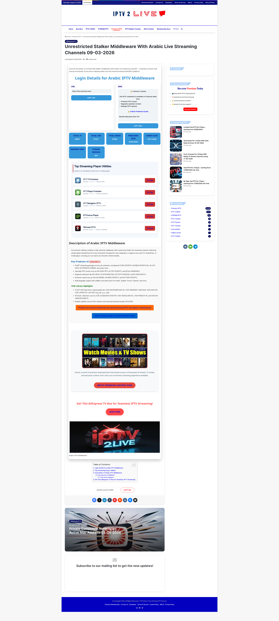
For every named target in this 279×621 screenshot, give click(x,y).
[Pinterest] (115, 500)
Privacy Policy (198, 2)
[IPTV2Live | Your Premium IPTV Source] (139, 14)
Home (71, 29)
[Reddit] (120, 500)
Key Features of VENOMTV (106, 475)
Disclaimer (168, 2)
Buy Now (79, 29)
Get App (150, 180)
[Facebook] (94, 500)
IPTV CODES (90, 29)
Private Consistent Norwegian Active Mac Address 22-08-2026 (95, 530)
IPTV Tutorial (175, 219)
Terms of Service (180, 2)
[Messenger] (130, 500)
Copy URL (91, 98)
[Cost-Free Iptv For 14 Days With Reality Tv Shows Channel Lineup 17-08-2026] (176, 159)
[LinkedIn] (104, 500)
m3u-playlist (175, 229)
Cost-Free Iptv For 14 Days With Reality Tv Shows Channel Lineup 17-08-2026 (196, 156)
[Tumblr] (109, 500)
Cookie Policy (154, 604)
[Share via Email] (135, 500)
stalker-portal (176, 233)
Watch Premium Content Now (114, 385)
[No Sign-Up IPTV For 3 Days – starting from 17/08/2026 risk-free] (176, 186)
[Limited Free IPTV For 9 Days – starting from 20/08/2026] (176, 132)
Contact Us (159, 2)
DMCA (190, 2)
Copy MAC (138, 126)
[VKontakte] (125, 500)
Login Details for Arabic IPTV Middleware (108, 468)
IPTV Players (175, 222)
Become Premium (147, 2)
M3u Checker (149, 29)
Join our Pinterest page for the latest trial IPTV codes (115, 316)
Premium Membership (112, 604)
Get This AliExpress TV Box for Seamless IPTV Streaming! (115, 479)
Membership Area (163, 29)
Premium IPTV (116, 29)
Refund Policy (210, 2)
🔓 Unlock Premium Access (138, 111)
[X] (99, 500)
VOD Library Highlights (107, 477)
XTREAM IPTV (103, 29)
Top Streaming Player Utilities (105, 470)
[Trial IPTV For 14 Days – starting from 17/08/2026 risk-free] (176, 173)
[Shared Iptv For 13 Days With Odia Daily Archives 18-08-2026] (176, 146)
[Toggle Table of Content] (132, 465)
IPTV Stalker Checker (133, 29)
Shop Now (114, 412)
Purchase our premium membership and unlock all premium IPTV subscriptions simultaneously (114, 308)
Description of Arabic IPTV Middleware (108, 473)
